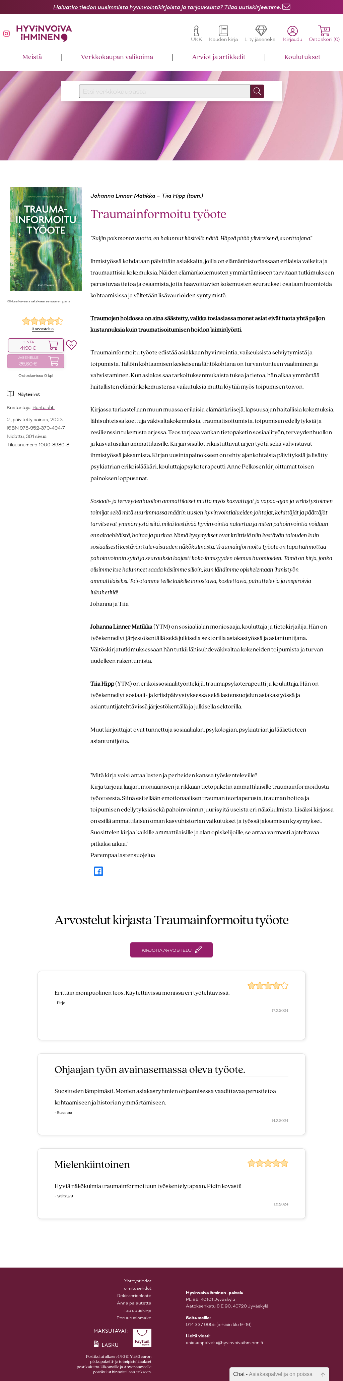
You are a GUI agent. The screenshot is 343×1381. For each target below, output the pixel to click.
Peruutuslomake (134, 1318)
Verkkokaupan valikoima (117, 57)
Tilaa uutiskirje (136, 1310)
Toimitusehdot (136, 1288)
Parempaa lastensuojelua (122, 855)
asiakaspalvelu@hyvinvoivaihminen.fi (224, 1342)
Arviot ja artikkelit (219, 57)
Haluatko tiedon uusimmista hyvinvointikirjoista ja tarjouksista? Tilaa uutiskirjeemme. (167, 7)
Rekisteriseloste (134, 1295)
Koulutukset (302, 57)
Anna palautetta (134, 1303)
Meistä (32, 57)
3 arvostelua (43, 329)
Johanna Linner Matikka (122, 195)
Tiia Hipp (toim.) (182, 195)
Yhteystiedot (137, 1281)
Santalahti (43, 407)
